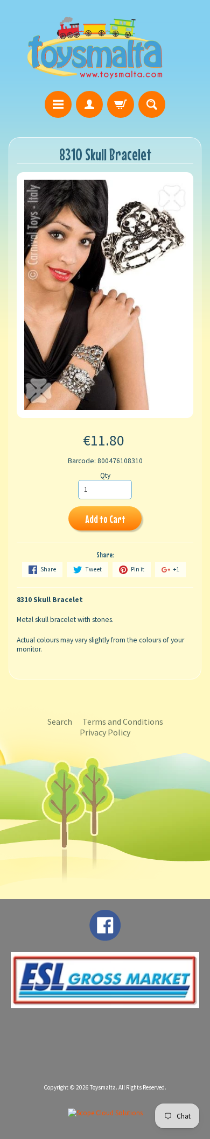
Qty (105, 475)
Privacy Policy (105, 732)
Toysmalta (103, 1087)
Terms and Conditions (122, 721)
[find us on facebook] (105, 935)
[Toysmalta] (95, 47)
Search (59, 721)
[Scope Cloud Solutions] (105, 1112)
